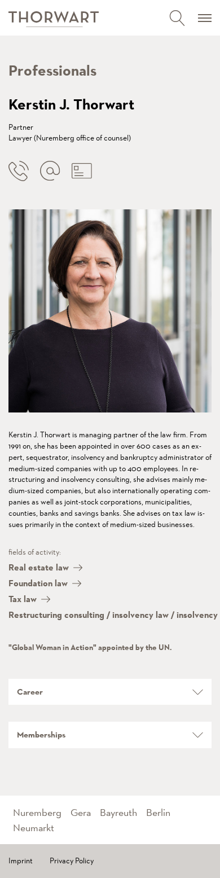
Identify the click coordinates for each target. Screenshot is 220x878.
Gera (81, 812)
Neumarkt (33, 827)
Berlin (158, 812)
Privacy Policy (72, 860)
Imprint (20, 860)
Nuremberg (37, 812)
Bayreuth (118, 812)
